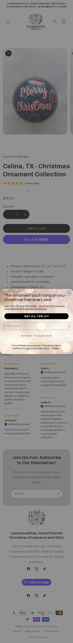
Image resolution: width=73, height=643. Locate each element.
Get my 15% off (36, 316)
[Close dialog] (69, 293)
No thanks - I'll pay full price (36, 336)
